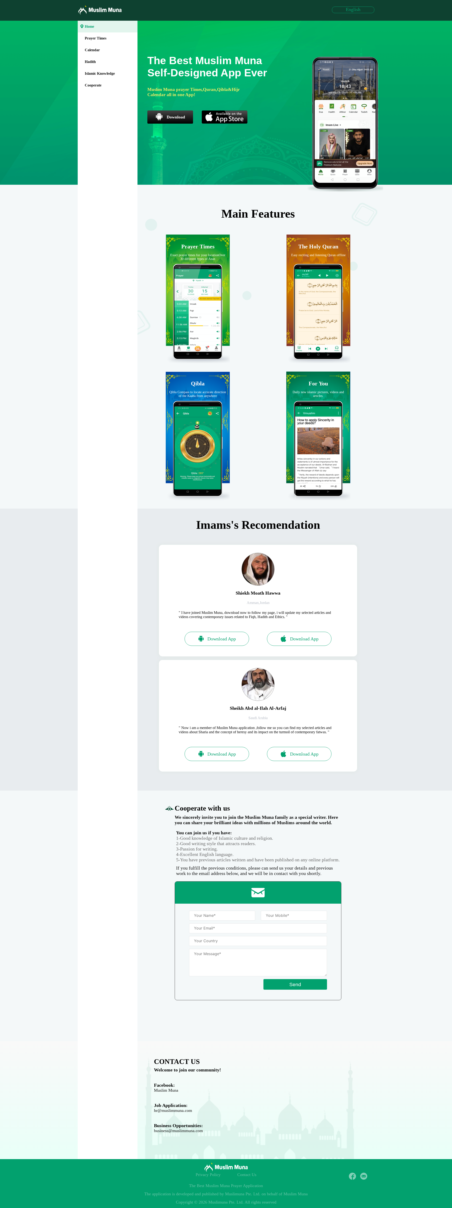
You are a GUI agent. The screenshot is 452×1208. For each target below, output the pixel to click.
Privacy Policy (208, 1174)
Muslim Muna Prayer (224, 1185)
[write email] (363, 1176)
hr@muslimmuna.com (173, 1110)
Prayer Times (95, 38)
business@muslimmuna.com (178, 1130)
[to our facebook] (352, 1176)
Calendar (92, 50)
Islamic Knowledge (100, 73)
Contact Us (246, 1174)
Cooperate (93, 85)
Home (89, 26)
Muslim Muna (166, 1090)
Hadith (90, 62)
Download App (221, 638)
